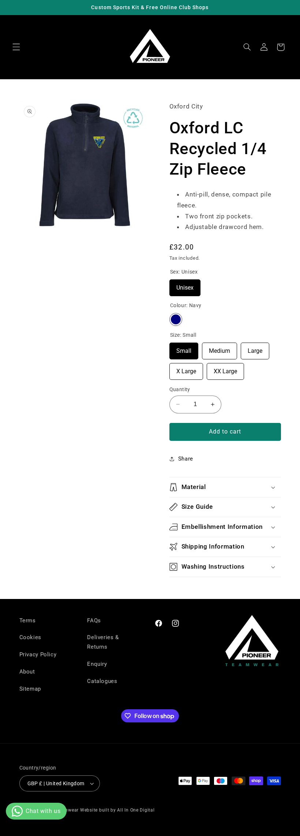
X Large (186, 369)
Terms (27, 620)
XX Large (225, 369)
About (27, 671)
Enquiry (97, 664)
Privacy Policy (38, 654)
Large (255, 348)
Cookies (30, 637)
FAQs (94, 620)
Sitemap (30, 689)
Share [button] (185, 458)
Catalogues (102, 681)
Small (183, 348)
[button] (16, 47)
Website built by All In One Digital (117, 810)
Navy (175, 319)
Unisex (185, 285)
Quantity (179, 389)
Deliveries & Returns (103, 642)
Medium (219, 348)
